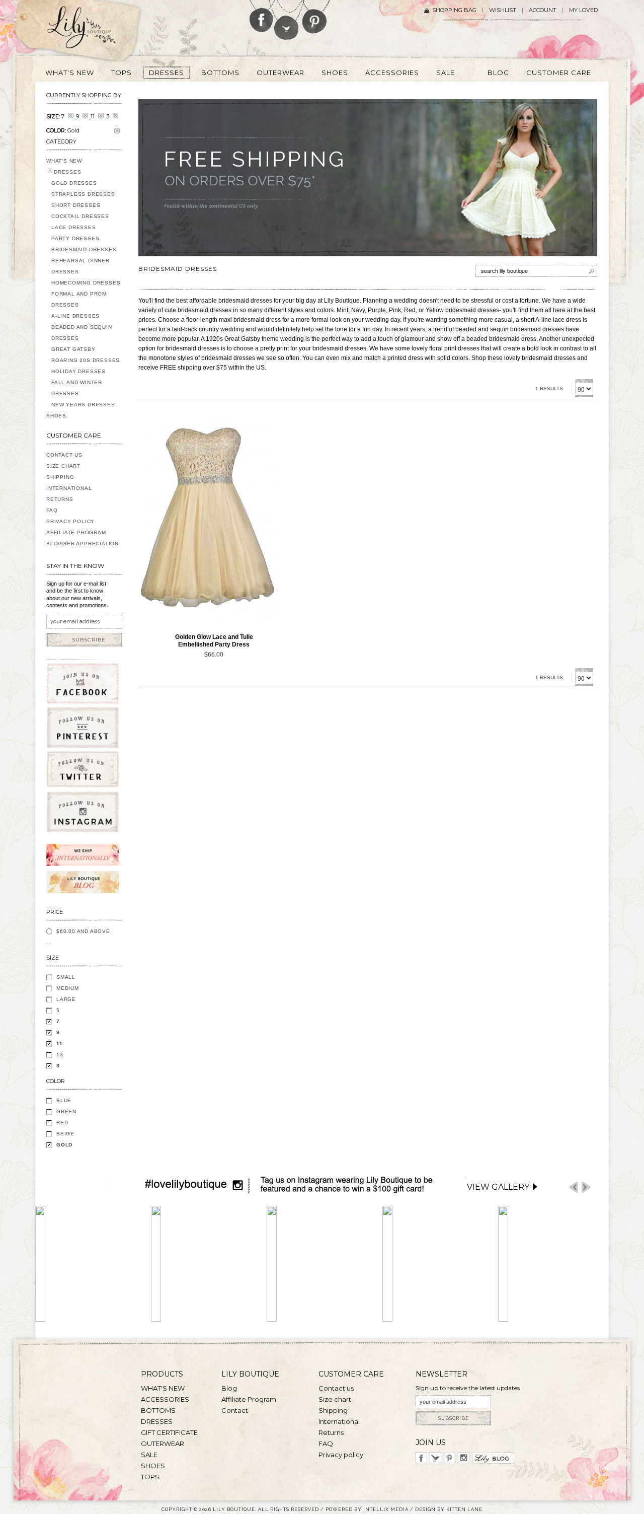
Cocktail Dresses (80, 216)
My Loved (583, 10)
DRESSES (68, 172)
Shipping (60, 477)
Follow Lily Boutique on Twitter (287, 20)
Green (66, 1111)
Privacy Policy (70, 521)
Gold (64, 1144)
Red (62, 1122)
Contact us (336, 1388)
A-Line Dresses (75, 316)
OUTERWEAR (162, 1443)
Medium (67, 988)
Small (65, 977)
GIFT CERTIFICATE (169, 1432)
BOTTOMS (158, 1410)
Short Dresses (75, 205)
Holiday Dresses (78, 371)
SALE (149, 1455)
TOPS (150, 1477)
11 (59, 1043)
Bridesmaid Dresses (83, 249)
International (69, 488)
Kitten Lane (464, 1509)
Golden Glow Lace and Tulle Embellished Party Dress (214, 640)
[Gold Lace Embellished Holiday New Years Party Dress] (208, 520)
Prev (573, 1187)
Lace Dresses (73, 227)
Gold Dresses (74, 183)
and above (83, 931)
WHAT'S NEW (64, 161)
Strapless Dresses (83, 194)
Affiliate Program (76, 532)
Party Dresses (75, 238)
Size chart (334, 1399)
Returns (59, 499)
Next (586, 1187)
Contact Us (64, 455)
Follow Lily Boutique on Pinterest (315, 17)
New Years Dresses (83, 404)
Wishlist (502, 10)
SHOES (56, 415)
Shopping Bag (454, 10)
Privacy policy (340, 1455)
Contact (234, 1410)
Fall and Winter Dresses (76, 388)
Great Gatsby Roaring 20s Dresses (85, 354)
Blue (63, 1100)
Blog (229, 1388)
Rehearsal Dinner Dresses (80, 266)
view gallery (498, 1187)
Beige (65, 1133)
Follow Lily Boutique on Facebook (261, 16)
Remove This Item (117, 130)
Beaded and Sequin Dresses (81, 332)
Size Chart (63, 466)
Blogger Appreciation (82, 543)
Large (66, 999)
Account (542, 10)
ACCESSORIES (165, 1399)
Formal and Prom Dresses (79, 299)
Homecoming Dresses (85, 282)
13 (59, 1054)
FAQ (51, 510)
